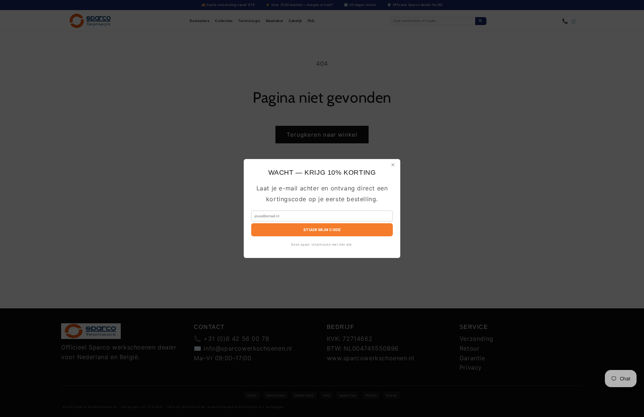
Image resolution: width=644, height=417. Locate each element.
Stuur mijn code (322, 229)
